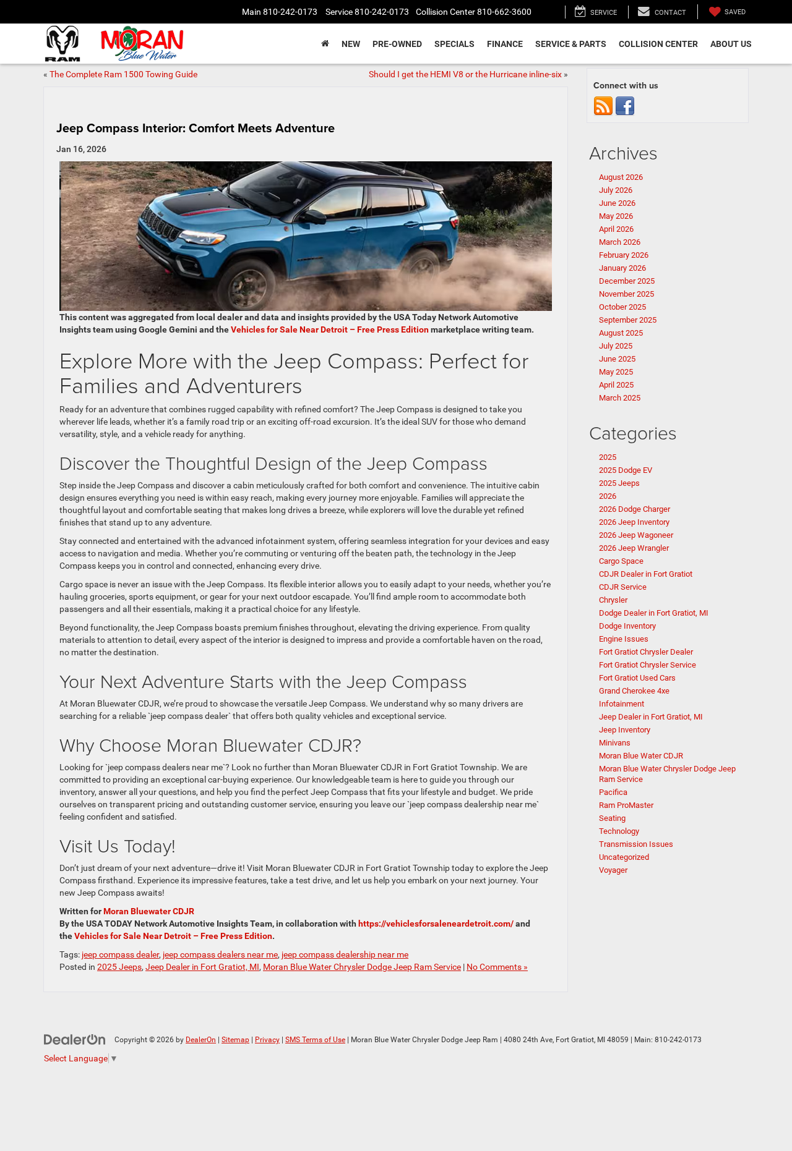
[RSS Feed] (603, 106)
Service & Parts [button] (570, 44)
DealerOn (201, 1039)
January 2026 (622, 268)
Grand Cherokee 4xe (634, 690)
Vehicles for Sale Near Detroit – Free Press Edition (330, 329)
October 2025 (622, 307)
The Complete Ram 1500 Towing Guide (123, 74)
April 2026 (616, 229)
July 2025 (615, 345)
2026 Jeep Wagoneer (636, 535)
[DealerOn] (74, 1039)
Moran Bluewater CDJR (148, 911)
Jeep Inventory (624, 729)
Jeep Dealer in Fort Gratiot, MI (202, 967)
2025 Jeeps (119, 967)
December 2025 (627, 281)
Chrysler (613, 600)
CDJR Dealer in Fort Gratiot (645, 574)
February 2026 (623, 255)
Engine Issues (623, 638)
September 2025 (627, 320)
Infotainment (621, 703)
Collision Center (658, 44)
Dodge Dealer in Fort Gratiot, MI (653, 613)
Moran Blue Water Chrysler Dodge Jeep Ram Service (362, 967)
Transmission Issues (637, 844)
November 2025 (626, 294)
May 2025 (616, 371)
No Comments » (497, 967)
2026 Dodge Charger (634, 509)
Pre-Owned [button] (397, 44)
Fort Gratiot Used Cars (637, 677)
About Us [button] (731, 44)
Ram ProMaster (626, 805)
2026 (607, 496)
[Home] (325, 44)
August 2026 (621, 177)
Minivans (615, 742)
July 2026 (615, 190)
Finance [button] (505, 44)
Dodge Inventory (627, 626)
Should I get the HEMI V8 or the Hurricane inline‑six (465, 74)
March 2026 (619, 242)
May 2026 (616, 216)
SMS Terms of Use (315, 1039)
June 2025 (617, 358)
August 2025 (621, 333)
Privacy (267, 1039)
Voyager (613, 870)
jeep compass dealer (120, 954)
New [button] (351, 44)
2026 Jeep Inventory (634, 522)
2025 (607, 457)
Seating (612, 818)
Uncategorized (624, 857)
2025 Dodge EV (625, 470)
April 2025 (616, 384)
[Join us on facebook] (625, 106)
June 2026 (617, 203)
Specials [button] (454, 44)
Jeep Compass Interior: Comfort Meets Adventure (195, 128)
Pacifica (613, 792)
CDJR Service (623, 587)
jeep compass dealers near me (220, 954)
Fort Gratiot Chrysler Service (647, 664)
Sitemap (235, 1039)
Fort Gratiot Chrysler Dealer (646, 651)
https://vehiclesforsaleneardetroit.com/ (436, 923)
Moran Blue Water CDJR (641, 755)
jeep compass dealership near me (345, 954)
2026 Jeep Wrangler (636, 548)
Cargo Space (621, 561)
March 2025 (619, 397)
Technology (619, 831)
